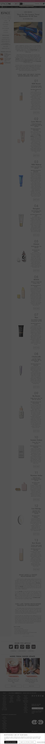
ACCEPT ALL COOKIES (11, 742)
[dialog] (22, 738)
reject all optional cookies (27, 742)
